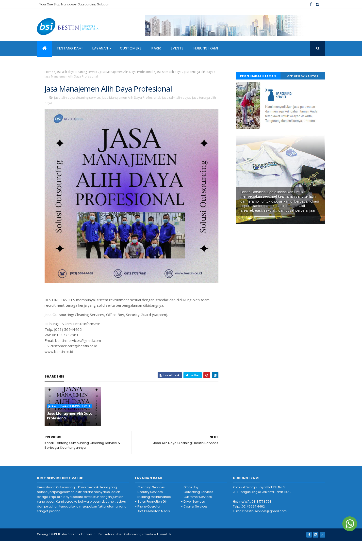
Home (49, 72)
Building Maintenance (154, 497)
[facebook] (310, 4)
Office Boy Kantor (303, 76)
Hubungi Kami (206, 48)
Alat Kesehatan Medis (153, 511)
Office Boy (190, 487)
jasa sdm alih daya (168, 72)
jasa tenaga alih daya (198, 72)
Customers (131, 48)
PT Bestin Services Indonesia (75, 534)
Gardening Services (198, 492)
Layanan (100, 48)
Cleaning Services (151, 487)
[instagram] (317, 4)
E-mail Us (164, 534)
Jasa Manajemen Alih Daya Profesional (126, 72)
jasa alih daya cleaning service (77, 72)
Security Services (150, 492)
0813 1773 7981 (262, 501)
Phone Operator (148, 506)
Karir (156, 48)
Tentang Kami (69, 48)
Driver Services (194, 501)
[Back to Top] (322, 535)
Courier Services (195, 506)
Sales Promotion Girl (152, 501)
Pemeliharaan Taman (258, 76)
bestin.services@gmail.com (266, 511)
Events (177, 48)
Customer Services (197, 497)
